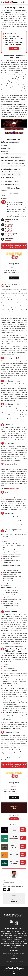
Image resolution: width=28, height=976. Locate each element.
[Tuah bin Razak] (14, 874)
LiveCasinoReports (7, 939)
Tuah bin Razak (8, 882)
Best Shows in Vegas (13, 488)
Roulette (3, 467)
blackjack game (18, 361)
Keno (6, 499)
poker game (23, 386)
